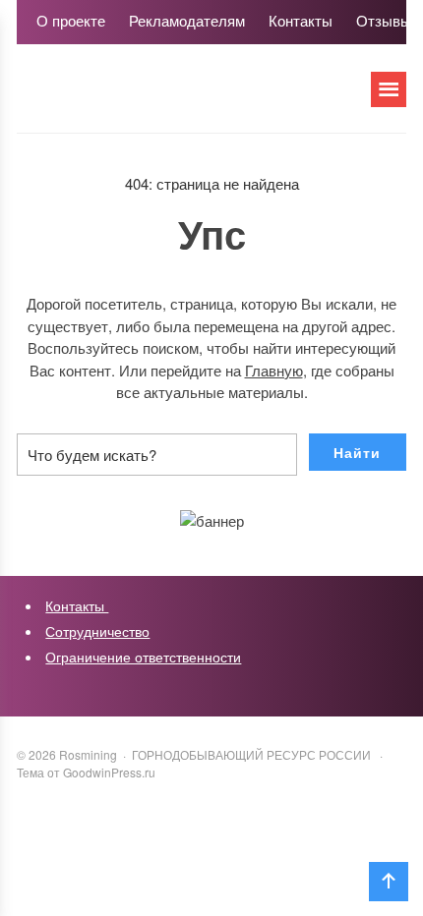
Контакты (76, 605)
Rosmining (164, 98)
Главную (274, 370)
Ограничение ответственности (143, 656)
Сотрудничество (97, 631)
